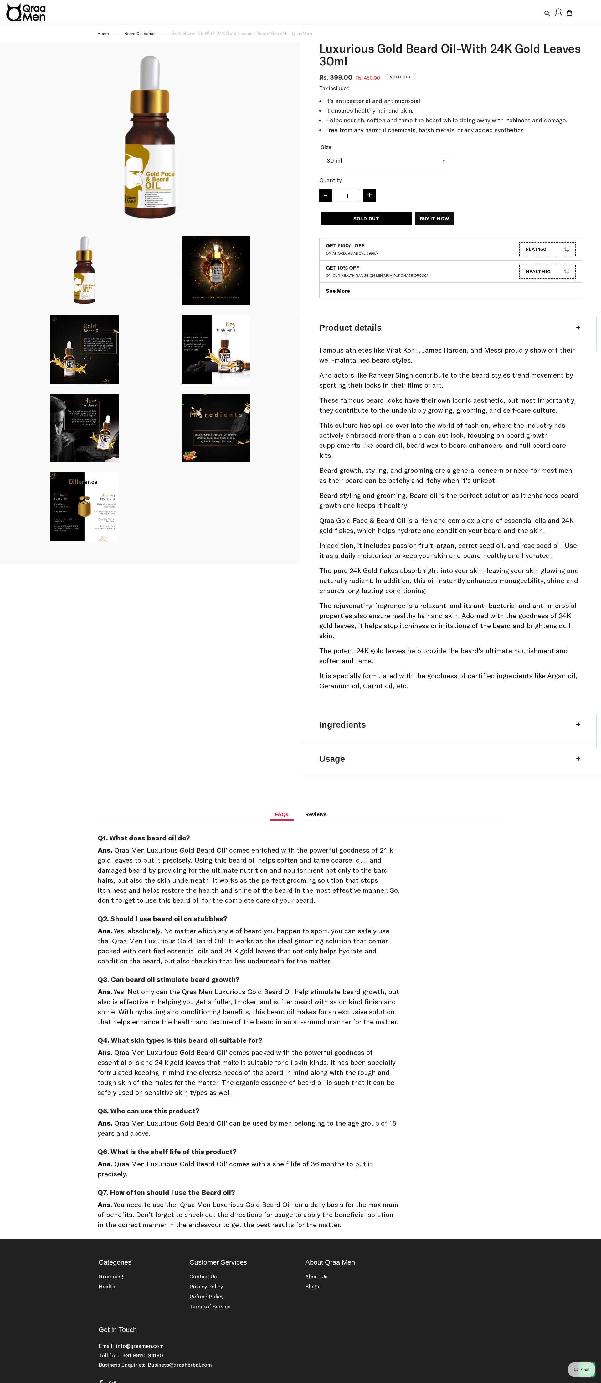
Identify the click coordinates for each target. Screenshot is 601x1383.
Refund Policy (206, 1296)
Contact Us (203, 1276)
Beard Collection (140, 33)
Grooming (111, 1276)
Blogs (312, 1286)
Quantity (330, 180)
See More (338, 290)
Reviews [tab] (315, 814)
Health (107, 1286)
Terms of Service (209, 1306)
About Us (316, 1276)
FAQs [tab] (281, 814)
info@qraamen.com (140, 1346)
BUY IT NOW (434, 218)
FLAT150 (536, 249)
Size (326, 146)
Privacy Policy (206, 1286)
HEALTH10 (538, 271)
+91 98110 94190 (143, 1355)
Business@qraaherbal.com (180, 1364)
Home (103, 33)
